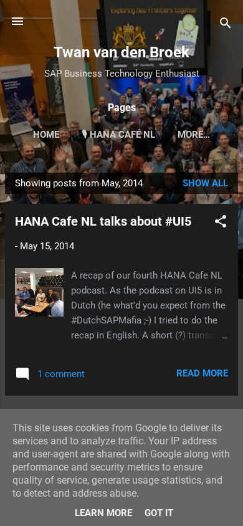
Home (46, 134)
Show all (205, 183)
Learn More (103, 513)
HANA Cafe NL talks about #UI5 (103, 221)
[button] (220, 223)
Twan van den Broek (121, 52)
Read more (202, 373)
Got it (159, 513)
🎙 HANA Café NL (118, 134)
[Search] (225, 25)
